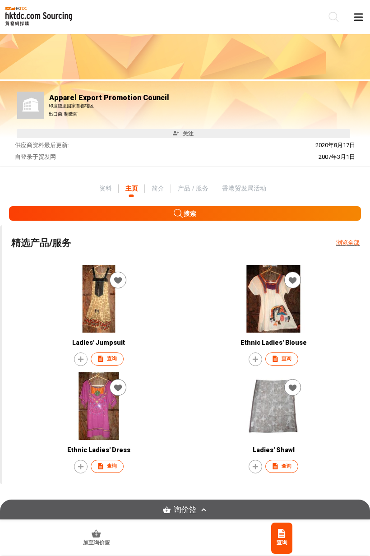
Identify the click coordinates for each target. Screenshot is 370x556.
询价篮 (185, 509)
